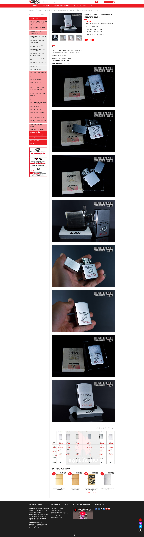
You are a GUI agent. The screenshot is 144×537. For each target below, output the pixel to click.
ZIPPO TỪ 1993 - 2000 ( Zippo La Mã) (38, 58)
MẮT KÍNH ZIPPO (34, 141)
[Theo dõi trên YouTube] (109, 509)
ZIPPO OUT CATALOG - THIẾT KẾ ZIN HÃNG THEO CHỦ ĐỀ (38, 88)
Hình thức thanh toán (56, 515)
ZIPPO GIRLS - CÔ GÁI (35, 109)
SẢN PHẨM (34, 5)
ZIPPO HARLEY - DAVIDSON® (37, 85)
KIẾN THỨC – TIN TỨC (75, 5)
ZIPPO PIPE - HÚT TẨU (35, 82)
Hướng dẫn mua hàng (56, 517)
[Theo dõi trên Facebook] (96, 509)
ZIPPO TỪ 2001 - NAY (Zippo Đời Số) (38, 63)
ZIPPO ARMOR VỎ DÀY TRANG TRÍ (37, 28)
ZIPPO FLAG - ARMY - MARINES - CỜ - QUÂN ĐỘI (38, 121)
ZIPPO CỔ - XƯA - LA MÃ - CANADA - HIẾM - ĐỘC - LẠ (58, 10)
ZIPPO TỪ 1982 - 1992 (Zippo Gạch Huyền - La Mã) (37, 54)
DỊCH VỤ (85, 5)
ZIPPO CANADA (34, 66)
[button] (109, 2)
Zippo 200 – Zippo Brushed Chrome (107, 488)
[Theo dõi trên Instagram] (99, 509)
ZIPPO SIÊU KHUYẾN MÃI (36, 135)
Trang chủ (31, 10)
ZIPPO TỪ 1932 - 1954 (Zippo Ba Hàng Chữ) (38, 37)
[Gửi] (96, 2)
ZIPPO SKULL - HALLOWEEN (37, 117)
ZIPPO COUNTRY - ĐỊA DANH (37, 115)
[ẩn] (140, 530)
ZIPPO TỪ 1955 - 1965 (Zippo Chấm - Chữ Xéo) (37, 41)
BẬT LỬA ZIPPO (39, 10)
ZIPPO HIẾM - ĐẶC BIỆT (36, 69)
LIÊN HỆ (90, 5)
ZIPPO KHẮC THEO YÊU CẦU (37, 129)
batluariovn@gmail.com (38, 527)
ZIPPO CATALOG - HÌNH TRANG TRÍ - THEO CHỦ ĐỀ (38, 103)
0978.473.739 (40, 526)
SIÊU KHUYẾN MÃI (64, 5)
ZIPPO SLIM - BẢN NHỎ (35, 79)
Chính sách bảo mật (56, 510)
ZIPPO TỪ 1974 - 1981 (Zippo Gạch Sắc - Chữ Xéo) (85, 10)
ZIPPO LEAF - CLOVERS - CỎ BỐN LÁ (37, 125)
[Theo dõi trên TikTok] (101, 509)
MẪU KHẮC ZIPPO (34, 138)
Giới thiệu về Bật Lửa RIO (57, 508)
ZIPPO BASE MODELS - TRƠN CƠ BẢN (37, 75)
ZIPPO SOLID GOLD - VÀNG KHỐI (38, 72)
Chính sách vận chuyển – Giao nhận (60, 514)
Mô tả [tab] (53, 46)
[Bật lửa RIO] (35, 2)
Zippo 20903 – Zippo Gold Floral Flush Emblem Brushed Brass (91, 489)
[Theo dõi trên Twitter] (104, 509)
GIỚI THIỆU (46, 5)
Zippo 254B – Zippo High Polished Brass (59, 488)
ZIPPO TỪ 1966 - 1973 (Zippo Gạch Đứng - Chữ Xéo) (37, 45)
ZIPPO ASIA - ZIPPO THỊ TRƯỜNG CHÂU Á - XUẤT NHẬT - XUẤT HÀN (38, 23)
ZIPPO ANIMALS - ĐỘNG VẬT (37, 112)
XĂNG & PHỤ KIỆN (54, 5)
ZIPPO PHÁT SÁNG (34, 106)
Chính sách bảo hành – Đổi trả (58, 512)
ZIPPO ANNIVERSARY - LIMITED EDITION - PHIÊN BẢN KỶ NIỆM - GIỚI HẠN (38, 94)
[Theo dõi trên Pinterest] (106, 509)
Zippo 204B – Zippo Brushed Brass (75, 488)
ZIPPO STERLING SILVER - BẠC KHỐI (37, 98)
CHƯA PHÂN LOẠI (34, 143)
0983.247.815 (43, 524)
